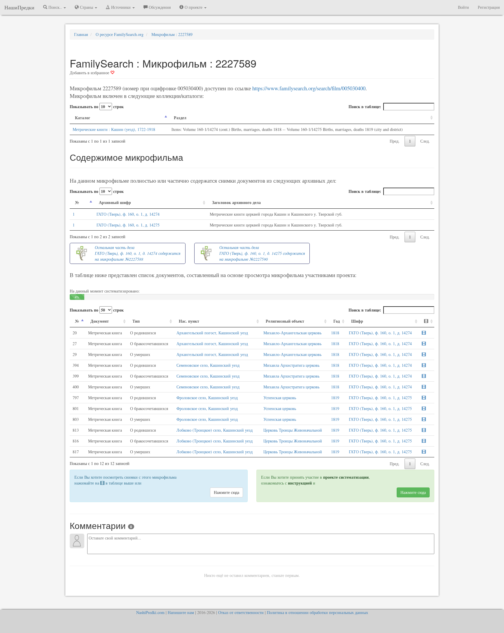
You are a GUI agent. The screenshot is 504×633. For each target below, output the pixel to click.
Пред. (395, 141)
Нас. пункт (189, 321)
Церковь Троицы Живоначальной (292, 430)
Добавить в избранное (90, 72)
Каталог (82, 118)
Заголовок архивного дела (236, 202)
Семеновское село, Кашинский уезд (207, 365)
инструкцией (300, 483)
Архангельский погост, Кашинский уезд (212, 332)
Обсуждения (159, 7)
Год (336, 321)
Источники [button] (121, 7)
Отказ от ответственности (241, 612)
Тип (136, 321)
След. (425, 141)
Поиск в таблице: (365, 106)
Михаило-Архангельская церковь (292, 332)
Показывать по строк (97, 106)
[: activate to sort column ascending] (426, 321)
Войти (463, 7)
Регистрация (489, 7)
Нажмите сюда (226, 492)
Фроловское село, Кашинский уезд (207, 397)
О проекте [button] (193, 7)
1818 (335, 332)
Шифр (357, 321)
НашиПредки (19, 7)
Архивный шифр (115, 202)
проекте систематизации (346, 477)
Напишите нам (181, 612)
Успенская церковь (279, 397)
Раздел (180, 118)
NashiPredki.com (150, 612)
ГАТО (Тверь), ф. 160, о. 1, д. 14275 (128, 225)
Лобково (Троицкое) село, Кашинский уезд (214, 430)
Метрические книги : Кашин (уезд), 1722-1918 (114, 129)
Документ (99, 321)
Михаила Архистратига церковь (291, 365)
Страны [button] (86, 7)
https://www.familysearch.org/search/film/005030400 (308, 88)
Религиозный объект (285, 321)
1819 (335, 397)
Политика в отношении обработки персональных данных (317, 612)
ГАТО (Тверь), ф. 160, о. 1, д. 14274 (128, 214)
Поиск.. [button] (55, 7)
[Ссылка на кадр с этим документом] (424, 332)
